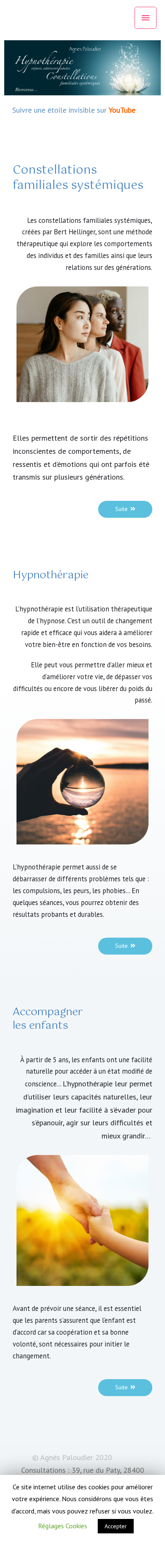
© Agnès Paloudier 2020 (72, 1457)
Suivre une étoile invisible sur (60, 110)
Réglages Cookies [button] (62, 1526)
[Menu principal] (146, 18)
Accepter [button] (115, 1526)
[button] (125, 509)
